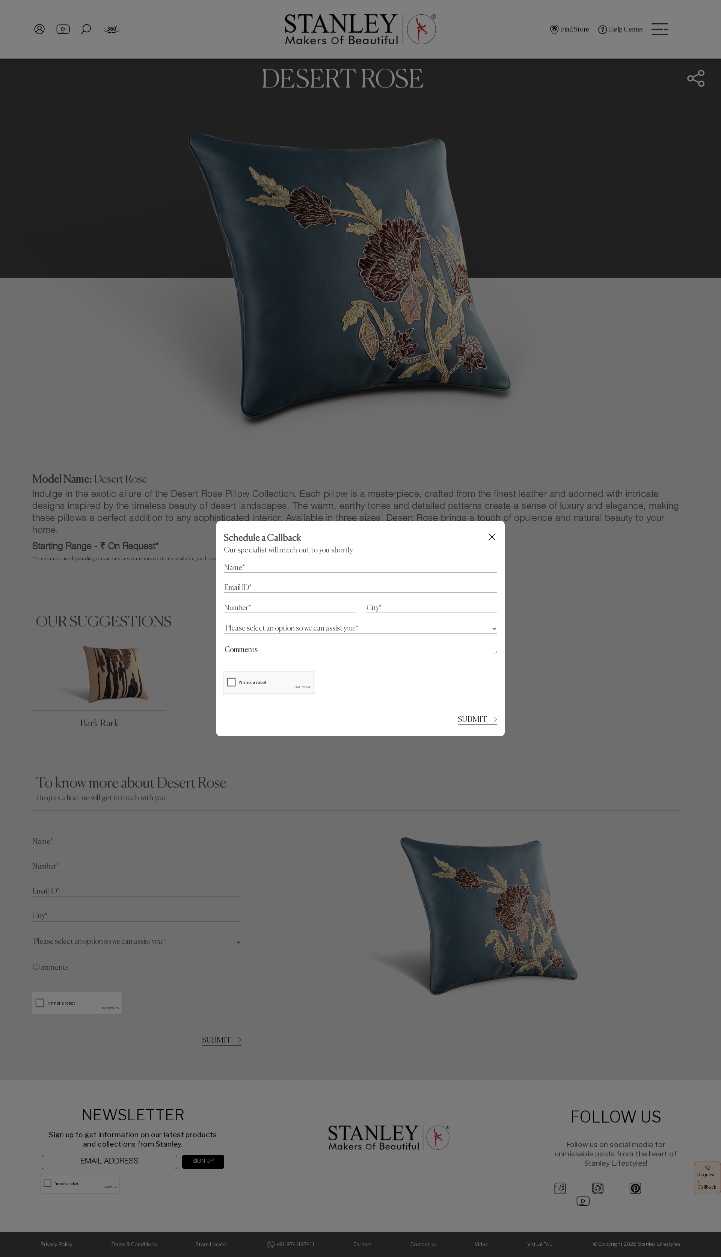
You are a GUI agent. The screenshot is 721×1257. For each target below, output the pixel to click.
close (492, 537)
